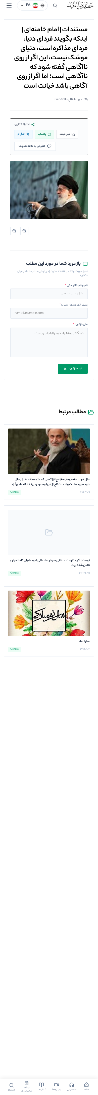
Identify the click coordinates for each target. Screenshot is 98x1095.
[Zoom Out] (14, 231)
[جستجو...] (55, 5)
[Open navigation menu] (9, 6)
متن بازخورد (80, 325)
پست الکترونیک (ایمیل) (74, 305)
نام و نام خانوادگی (76, 286)
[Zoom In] (24, 231)
